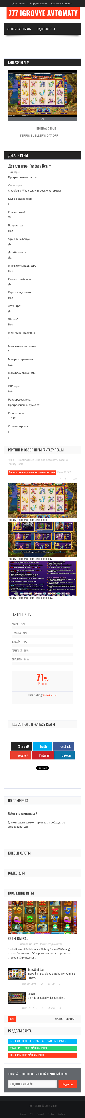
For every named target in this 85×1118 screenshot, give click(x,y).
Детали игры (18, 155)
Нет (10, 231)
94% (10, 391)
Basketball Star (36, 969)
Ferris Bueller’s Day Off (39, 135)
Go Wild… (32, 993)
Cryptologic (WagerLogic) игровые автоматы (34, 190)
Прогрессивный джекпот (23, 405)
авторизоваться (18, 826)
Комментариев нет (51, 944)
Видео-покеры (16, 40)
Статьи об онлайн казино (28, 1048)
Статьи (11, 52)
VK (31, 1114)
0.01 (10, 364)
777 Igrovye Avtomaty (43, 13)
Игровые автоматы (19, 29)
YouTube (61, 1114)
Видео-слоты (46, 29)
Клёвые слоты (19, 853)
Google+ (23, 1114)
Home (11, 460)
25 (9, 217)
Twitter (51, 1114)
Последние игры (21, 893)
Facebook (40, 1114)
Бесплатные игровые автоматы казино (43, 460)
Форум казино (38, 3)
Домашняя (18, 3)
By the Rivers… (18, 938)
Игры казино (39, 40)
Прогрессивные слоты (22, 177)
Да (9, 244)
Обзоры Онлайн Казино (27, 1055)
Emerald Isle (46, 128)
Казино (62, 40)
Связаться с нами (61, 3)
